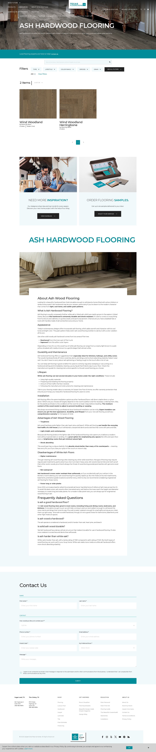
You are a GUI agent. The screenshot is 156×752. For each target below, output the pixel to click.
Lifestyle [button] (48, 69)
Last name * (83, 601)
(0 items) (148, 9)
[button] (141, 9)
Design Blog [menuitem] (83, 714)
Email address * (84, 632)
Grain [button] (96, 69)
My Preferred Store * (85, 643)
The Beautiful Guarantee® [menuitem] (109, 712)
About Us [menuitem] (125, 702)
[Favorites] (144, 9)
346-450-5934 (19, 705)
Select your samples (106, 214)
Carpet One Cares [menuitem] (128, 709)
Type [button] (35, 69)
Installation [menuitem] (104, 719)
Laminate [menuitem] (61, 716)
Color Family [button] (66, 69)
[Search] (110, 62)
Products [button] (12, 7)
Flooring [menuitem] (60, 702)
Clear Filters (42, 74)
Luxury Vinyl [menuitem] (62, 706)
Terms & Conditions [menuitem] (128, 716)
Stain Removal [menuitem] (105, 702)
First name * (23, 601)
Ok (129, 747)
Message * (23, 654)
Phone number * (25, 632)
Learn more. (28, 749)
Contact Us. (54, 54)
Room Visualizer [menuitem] (84, 702)
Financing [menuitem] (35, 12)
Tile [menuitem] (59, 719)
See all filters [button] (113, 69)
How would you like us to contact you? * (32, 620)
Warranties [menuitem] (104, 716)
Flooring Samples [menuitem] (84, 706)
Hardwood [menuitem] (61, 709)
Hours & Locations (111, 9)
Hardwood (41, 16)
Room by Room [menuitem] (127, 706)
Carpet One (23, 16)
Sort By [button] (37, 82)
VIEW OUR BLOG (46, 216)
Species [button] (82, 69)
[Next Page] (83, 142)
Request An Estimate (129, 9)
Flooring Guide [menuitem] (105, 709)
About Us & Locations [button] (40, 7)
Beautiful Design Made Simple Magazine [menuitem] (86, 710)
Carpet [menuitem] (60, 712)
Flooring (32, 16)
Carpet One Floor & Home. (32, 737)
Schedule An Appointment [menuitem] (18, 12)
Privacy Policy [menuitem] (126, 719)
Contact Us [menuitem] (125, 712)
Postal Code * (24, 643)
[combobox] (76, 62)
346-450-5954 (33, 707)
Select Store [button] (13, 3)
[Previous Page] (72, 142)
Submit (78, 681)
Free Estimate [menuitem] (62, 722)
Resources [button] (23, 7)
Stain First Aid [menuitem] (105, 706)
